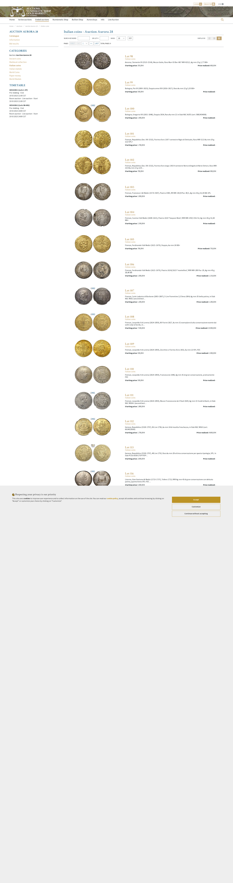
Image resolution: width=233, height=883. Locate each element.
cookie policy (112, 498)
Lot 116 (129, 474)
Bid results (14, 44)
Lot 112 (129, 421)
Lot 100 (129, 109)
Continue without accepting (196, 513)
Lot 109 (129, 344)
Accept (196, 500)
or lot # (95, 38)
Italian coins (130, 59)
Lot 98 (129, 56)
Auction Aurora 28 (31, 26)
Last (97, 43)
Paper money (15, 75)
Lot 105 (129, 239)
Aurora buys (92, 19)
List (219, 38)
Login (196, 4)
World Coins (14, 72)
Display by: (202, 38)
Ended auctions (42, 19)
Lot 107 (129, 291)
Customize (196, 507)
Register (208, 4)
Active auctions (25, 19)
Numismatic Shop (60, 19)
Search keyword (70, 38)
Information (14, 40)
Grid (209, 38)
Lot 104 (129, 212)
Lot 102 (129, 160)
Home (12, 19)
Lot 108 (129, 317)
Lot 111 (129, 395)
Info (102, 19)
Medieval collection (18, 62)
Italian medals (15, 69)
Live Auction (113, 19)
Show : (113, 38)
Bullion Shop (77, 19)
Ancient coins (15, 58)
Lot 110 (129, 369)
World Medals (15, 79)
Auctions (19, 26)
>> (91, 43)
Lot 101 (129, 134)
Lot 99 (129, 82)
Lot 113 (129, 447)
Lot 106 (129, 264)
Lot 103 (129, 187)
